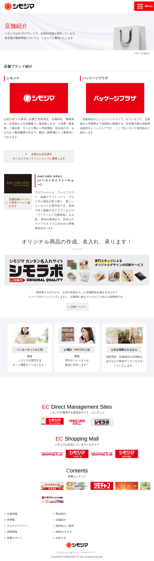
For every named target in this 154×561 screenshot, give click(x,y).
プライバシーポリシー (68, 552)
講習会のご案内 (65, 525)
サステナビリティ (17, 525)
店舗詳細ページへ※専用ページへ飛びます (19, 202)
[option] (52, 421)
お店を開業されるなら (124, 349)
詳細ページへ (78, 306)
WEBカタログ (64, 531)
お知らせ (61, 537)
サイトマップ (89, 552)
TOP (136, 53)
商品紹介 (61, 513)
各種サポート (15, 537)
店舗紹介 (61, 519)
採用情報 (12, 531)
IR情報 (11, 519)
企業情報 (12, 513)
